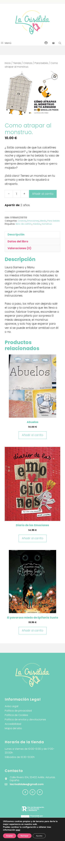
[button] (55, 77)
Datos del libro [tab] (18, 241)
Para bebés (41, 63)
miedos (37, 223)
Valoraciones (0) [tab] (19, 248)
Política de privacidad (18, 710)
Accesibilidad (13, 724)
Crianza (27, 63)
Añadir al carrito (42, 194)
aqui (18, 829)
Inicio (8, 63)
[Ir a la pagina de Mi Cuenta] (46, 42)
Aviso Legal (11, 706)
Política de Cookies (16, 715)
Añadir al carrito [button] (32, 435)
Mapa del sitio (13, 728)
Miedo (43, 220)
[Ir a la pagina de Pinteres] (40, 792)
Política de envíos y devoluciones (25, 719)
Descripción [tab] (16, 234)
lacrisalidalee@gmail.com (27, 784)
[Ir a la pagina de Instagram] (25, 792)
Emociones (33, 220)
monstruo (46, 223)
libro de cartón (24, 223)
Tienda (17, 63)
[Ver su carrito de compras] (53, 43)
